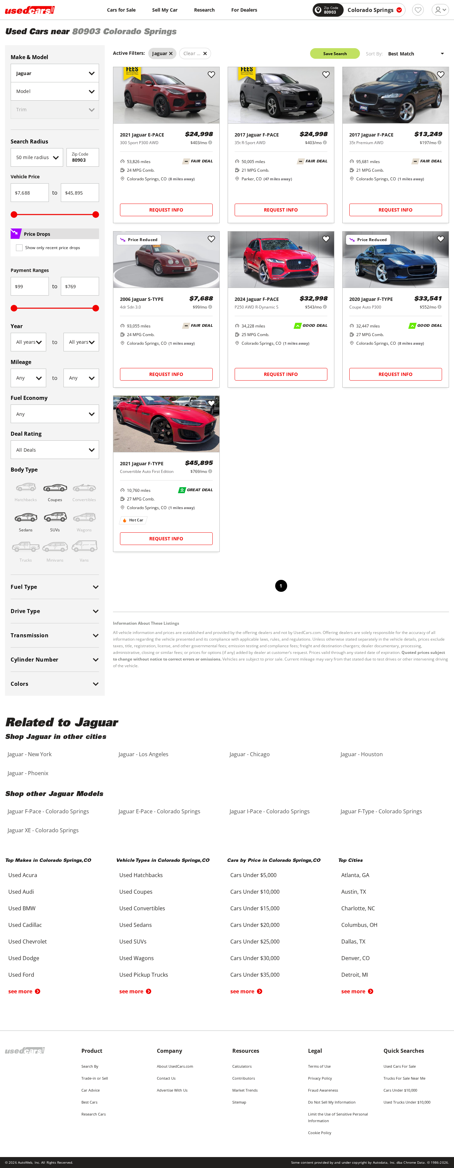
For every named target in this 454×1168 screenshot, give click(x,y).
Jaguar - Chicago (250, 754)
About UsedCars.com (175, 1066)
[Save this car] (211, 75)
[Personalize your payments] (210, 142)
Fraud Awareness (323, 1090)
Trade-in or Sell (94, 1078)
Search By (89, 1066)
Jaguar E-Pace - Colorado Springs (159, 811)
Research (204, 10)
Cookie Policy (319, 1132)
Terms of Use (319, 1066)
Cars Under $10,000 (400, 1090)
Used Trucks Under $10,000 (407, 1102)
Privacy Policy (320, 1078)
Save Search (335, 53)
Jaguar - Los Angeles (144, 754)
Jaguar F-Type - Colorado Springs (381, 811)
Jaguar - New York (30, 754)
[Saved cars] (418, 10)
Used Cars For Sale (400, 1066)
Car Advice (90, 1090)
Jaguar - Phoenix (28, 773)
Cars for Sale (121, 10)
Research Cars (93, 1114)
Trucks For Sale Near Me (404, 1078)
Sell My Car (164, 10)
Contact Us (166, 1078)
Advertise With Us (172, 1090)
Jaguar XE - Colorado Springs (43, 830)
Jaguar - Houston (362, 754)
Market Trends (245, 1090)
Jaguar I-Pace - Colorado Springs (270, 811)
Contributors (243, 1078)
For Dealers (244, 10)
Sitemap (239, 1102)
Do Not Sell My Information (332, 1102)
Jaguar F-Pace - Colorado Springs (48, 811)
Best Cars (89, 1102)
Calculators (242, 1066)
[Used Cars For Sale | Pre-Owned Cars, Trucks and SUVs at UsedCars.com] (30, 10)
